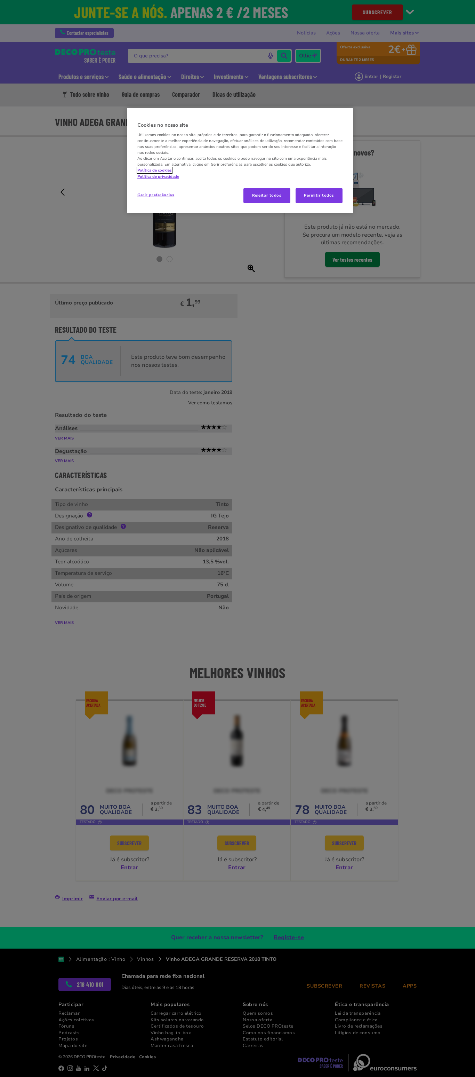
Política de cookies (154, 170)
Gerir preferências (155, 195)
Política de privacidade (158, 176)
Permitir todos (319, 195)
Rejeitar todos (267, 195)
